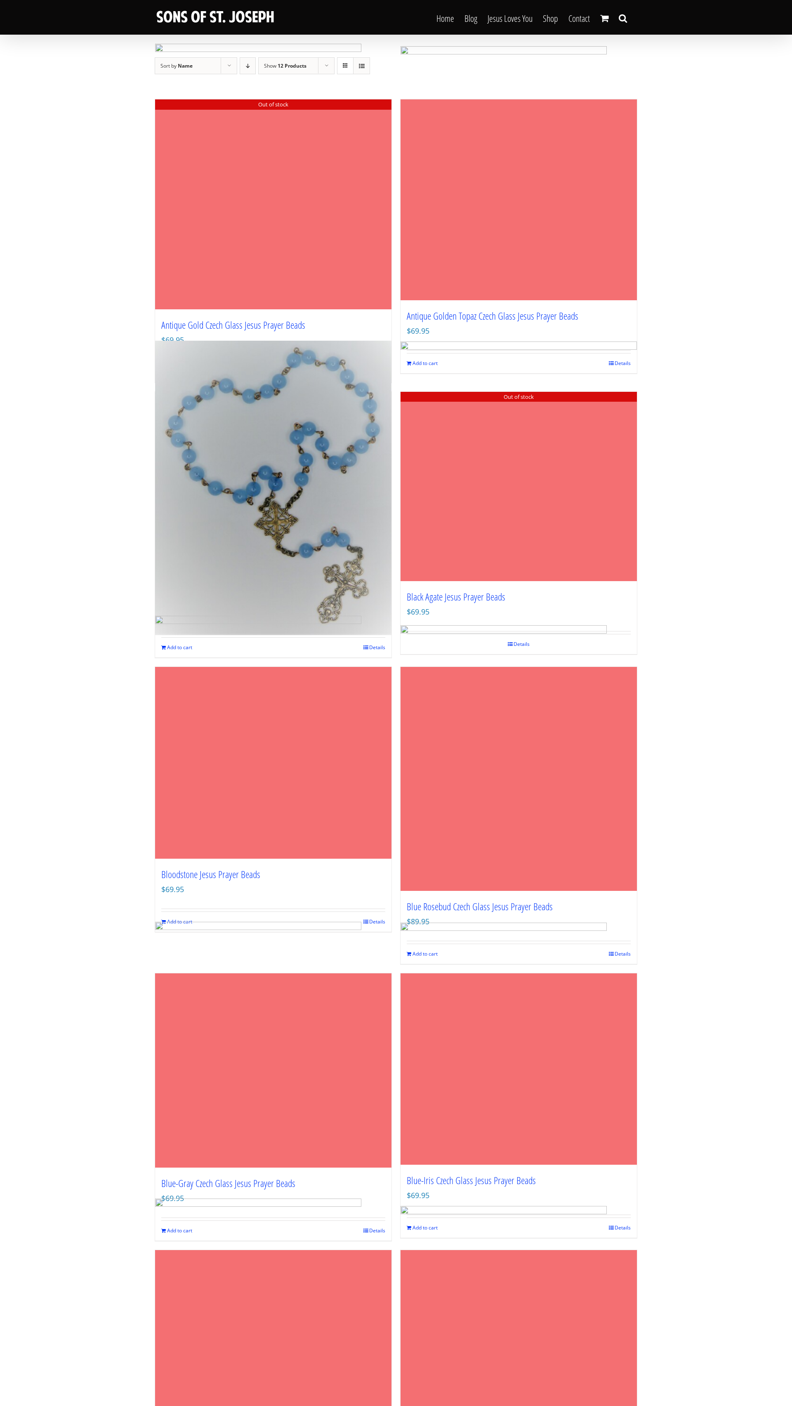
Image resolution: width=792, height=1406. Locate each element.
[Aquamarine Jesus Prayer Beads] (273, 488)
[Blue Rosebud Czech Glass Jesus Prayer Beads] (519, 779)
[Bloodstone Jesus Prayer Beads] (273, 763)
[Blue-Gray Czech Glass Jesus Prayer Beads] (273, 1070)
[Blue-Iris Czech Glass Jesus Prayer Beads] (519, 1069)
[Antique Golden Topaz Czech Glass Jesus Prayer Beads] (519, 199)
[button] (623, 17)
